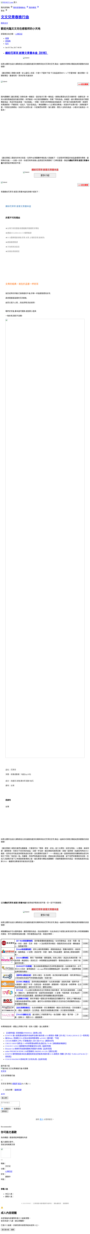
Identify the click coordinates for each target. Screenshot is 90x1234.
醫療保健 (18, 1090)
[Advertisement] (26, 130)
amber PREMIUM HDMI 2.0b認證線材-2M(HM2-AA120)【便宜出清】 (31, 1051)
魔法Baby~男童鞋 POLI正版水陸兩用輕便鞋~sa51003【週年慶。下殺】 (32, 1038)
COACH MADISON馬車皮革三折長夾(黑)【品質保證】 (26, 1059)
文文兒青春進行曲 (15, 17)
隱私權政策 (57, 1203)
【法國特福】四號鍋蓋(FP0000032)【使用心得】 (24, 1033)
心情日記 (18, 34)
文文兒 (3, 1071)
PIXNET (28, 1203)
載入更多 (4, 1098)
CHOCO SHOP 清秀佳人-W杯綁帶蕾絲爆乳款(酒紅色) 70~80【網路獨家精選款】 (36, 1043)
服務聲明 (66, 1203)
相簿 (7, 38)
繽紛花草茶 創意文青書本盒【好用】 (26, 53)
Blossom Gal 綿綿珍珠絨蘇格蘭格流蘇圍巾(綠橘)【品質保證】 (29, 1049)
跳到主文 (4, 23)
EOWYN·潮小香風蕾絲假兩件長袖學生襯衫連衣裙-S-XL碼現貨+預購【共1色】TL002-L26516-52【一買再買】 (47, 1035)
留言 (20, 1084)
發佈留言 (4, 1111)
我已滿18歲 (5, 1229)
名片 (7, 44)
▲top (3, 1094)
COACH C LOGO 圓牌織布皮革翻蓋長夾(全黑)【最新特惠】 (28, 1046)
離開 (12, 1229)
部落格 (8, 41)
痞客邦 (15, 1084)
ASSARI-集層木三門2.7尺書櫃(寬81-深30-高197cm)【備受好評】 (30, 1041)
